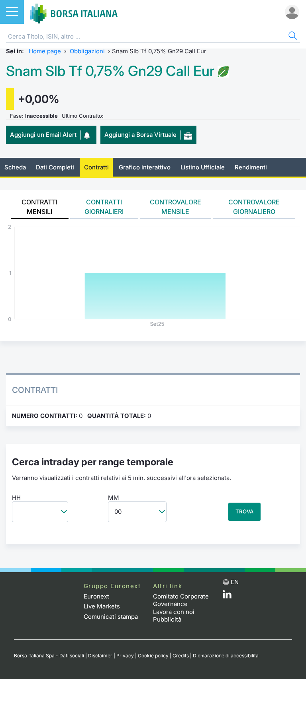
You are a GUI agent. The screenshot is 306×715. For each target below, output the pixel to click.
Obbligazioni (87, 51)
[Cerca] (292, 37)
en (235, 582)
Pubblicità (167, 619)
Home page (45, 51)
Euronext (96, 596)
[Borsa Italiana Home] (74, 12)
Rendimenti (251, 167)
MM (113, 497)
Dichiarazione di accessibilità (226, 656)
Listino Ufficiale (202, 167)
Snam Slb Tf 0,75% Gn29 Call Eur (110, 71)
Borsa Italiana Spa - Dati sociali (49, 656)
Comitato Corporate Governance (181, 600)
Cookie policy (153, 656)
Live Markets (102, 606)
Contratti (96, 167)
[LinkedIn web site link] (227, 596)
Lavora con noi (173, 612)
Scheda (15, 167)
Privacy (125, 656)
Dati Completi (55, 167)
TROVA (244, 511)
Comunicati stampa (111, 616)
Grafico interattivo (145, 167)
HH (16, 497)
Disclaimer (100, 656)
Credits (181, 656)
